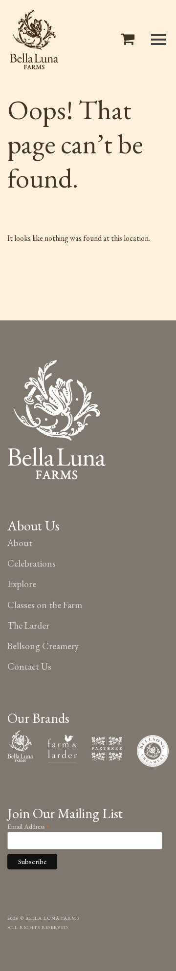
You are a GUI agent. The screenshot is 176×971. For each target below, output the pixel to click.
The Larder (28, 625)
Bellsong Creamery (43, 646)
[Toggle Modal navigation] (158, 39)
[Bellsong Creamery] (153, 749)
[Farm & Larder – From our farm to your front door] (62, 747)
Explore (21, 584)
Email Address (28, 825)
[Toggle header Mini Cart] (129, 39)
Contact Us (29, 666)
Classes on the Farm (44, 605)
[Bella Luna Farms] (34, 39)
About (19, 543)
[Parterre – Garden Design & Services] (106, 747)
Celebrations (31, 563)
